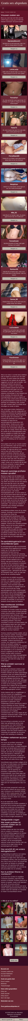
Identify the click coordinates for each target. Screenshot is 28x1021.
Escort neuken (5, 981)
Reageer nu (14, 48)
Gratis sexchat (5, 993)
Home (2, 12)
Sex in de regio (5, 998)
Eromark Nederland (6, 973)
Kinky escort (4, 995)
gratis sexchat (21, 727)
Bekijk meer (14, 960)
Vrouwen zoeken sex (7, 971)
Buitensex (4, 983)
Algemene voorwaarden (14, 1014)
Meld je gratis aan (10, 19)
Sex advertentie (5, 976)
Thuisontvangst (5, 985)
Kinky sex (4, 991)
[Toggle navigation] (3, 8)
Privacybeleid (14, 1016)
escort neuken (5, 725)
